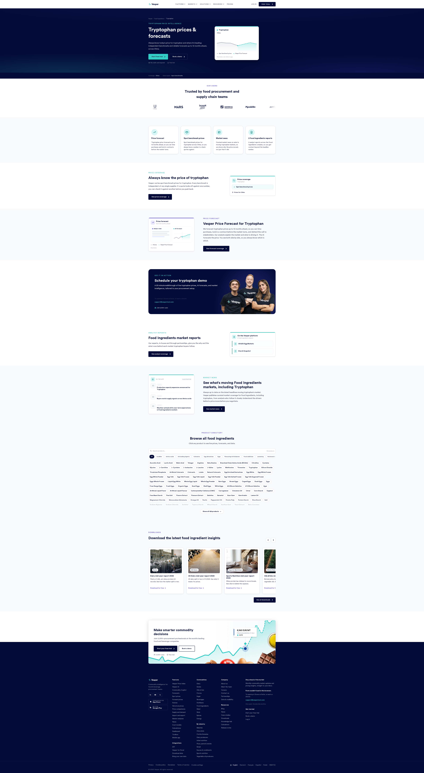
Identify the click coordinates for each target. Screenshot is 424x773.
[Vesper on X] (160, 695)
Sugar (199, 696)
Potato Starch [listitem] (243, 500)
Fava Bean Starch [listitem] (156, 495)
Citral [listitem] (248, 491)
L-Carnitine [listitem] (163, 467)
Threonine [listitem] (241, 467)
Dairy (198, 683)
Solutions (204, 4)
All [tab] (152, 456)
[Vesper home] (153, 4)
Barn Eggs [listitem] (222, 481)
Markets (191, 4)
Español (258, 765)
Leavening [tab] (260, 456)
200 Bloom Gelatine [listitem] (234, 486)
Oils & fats (200, 690)
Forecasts (175, 693)
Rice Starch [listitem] (256, 500)
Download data (177, 753)
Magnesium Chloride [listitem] (157, 500)
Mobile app (176, 737)
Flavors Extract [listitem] (181, 495)
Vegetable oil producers (205, 756)
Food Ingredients (159, 18)
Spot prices (176, 696)
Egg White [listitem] (250, 472)
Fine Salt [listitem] (169, 495)
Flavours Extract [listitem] (197, 495)
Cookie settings (197, 765)
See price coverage (159, 197)
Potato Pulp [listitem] (230, 500)
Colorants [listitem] (191, 472)
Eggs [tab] (219, 456)
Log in (253, 4)
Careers (224, 690)
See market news (212, 409)
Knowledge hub (226, 721)
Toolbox (175, 734)
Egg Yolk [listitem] (170, 477)
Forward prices (177, 699)
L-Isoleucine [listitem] (187, 467)
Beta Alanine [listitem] (212, 463)
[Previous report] (268, 540)
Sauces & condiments (204, 750)
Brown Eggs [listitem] (234, 481)
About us (224, 683)
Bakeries (200, 728)
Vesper (150, 18)
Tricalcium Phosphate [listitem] (158, 472)
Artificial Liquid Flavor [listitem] (158, 491)
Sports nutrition (202, 753)
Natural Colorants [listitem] (214, 472)
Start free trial (157, 56)
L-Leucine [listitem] (199, 467)
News (174, 722)
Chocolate (200, 731)
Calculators (225, 724)
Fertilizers (200, 703)
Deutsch (243, 765)
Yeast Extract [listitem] (239, 505)
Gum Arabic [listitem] (242, 495)
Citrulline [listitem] (255, 463)
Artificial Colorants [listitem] (177, 472)
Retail (199, 747)
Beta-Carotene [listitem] (253, 505)
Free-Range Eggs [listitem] (156, 486)
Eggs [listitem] (268, 481)
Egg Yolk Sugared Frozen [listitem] (254, 477)
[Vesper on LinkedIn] (150, 695)
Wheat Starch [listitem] (212, 505)
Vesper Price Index (178, 683)
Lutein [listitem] (201, 472)
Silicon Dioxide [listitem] (266, 467)
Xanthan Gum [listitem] (226, 505)
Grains (199, 687)
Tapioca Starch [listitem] (197, 505)
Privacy (150, 765)
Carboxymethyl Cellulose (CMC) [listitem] (203, 491)
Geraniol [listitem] (220, 495)
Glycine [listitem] (152, 467)
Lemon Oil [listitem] (254, 495)
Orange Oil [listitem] (195, 500)
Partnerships (225, 696)
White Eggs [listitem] (219, 486)
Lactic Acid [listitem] (168, 463)
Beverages (200, 699)
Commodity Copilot (179, 690)
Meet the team (226, 687)
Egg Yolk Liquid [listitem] (198, 477)
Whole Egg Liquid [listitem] (190, 481)
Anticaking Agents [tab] (184, 456)
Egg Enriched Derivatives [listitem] (233, 472)
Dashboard (176, 731)
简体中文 (272, 765)
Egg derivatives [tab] (209, 456)
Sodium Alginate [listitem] (156, 505)
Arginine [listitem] (200, 463)
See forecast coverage (215, 248)
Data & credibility (227, 699)
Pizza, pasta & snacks (204, 744)
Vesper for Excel (178, 750)
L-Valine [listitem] (210, 467)
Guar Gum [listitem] (231, 495)
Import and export (178, 715)
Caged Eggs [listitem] (246, 481)
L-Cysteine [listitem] (175, 467)
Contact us (225, 693)
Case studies (225, 715)
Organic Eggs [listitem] (183, 486)
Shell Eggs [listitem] (207, 486)
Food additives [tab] (248, 456)
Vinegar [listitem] (191, 463)
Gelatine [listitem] (210, 495)
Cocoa (199, 693)
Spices (199, 715)
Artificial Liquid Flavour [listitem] (178, 491)
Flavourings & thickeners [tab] (232, 456)
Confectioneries (202, 734)
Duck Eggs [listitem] (258, 481)
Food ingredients (203, 706)
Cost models (176, 725)
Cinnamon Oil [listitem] (237, 491)
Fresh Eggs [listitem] (170, 486)
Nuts (198, 712)
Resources (217, 4)
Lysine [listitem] (219, 467)
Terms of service (183, 765)
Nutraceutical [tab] (272, 456)
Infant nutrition (202, 740)
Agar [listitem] (265, 486)
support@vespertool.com (164, 302)
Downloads (225, 718)
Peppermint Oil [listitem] (216, 500)
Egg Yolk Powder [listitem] (214, 477)
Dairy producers (202, 737)
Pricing (230, 4)
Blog (222, 709)
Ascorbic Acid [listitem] (155, 463)
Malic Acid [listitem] (180, 463)
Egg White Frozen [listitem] (264, 472)
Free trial (265, 4)
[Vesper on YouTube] (155, 695)
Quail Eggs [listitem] (196, 486)
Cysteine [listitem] (265, 463)
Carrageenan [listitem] (223, 491)
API (173, 747)
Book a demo (177, 56)
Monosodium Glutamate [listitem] (178, 500)
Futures (174, 703)
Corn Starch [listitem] (258, 491)
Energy (199, 718)
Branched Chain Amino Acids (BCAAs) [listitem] (234, 463)
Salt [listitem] (266, 500)
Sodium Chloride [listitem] (172, 505)
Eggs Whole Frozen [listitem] (157, 481)
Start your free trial (164, 648)
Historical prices (178, 706)
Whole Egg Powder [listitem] (208, 481)
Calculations (176, 728)
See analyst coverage (160, 354)
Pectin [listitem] (205, 500)
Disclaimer (171, 765)
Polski (265, 765)
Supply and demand (179, 712)
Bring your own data (179, 756)
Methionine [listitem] (229, 467)
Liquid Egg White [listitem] (174, 481)
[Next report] (273, 540)
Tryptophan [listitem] (253, 467)
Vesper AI (175, 687)
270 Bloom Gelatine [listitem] (252, 486)
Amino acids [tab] (170, 456)
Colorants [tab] (197, 456)
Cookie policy (161, 765)
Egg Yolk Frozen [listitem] (183, 477)
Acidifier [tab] (159, 456)
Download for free (157, 588)
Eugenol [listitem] (270, 491)
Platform (180, 4)
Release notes (226, 728)
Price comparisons (178, 709)
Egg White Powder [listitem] (156, 477)
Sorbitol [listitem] (185, 505)
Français (251, 765)
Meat (198, 709)
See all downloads (263, 600)
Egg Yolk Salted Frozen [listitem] (232, 477)
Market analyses (178, 718)
